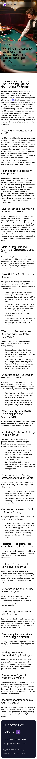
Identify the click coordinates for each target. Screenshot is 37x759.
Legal (23, 753)
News (17, 739)
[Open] (32, 4)
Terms (18, 753)
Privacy (13, 753)
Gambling (7, 44)
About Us (6, 753)
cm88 (12, 100)
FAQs (24, 739)
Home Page (8, 739)
